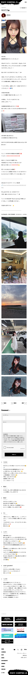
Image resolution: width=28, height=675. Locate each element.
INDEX (15, 403)
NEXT (23, 403)
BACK (5, 403)
